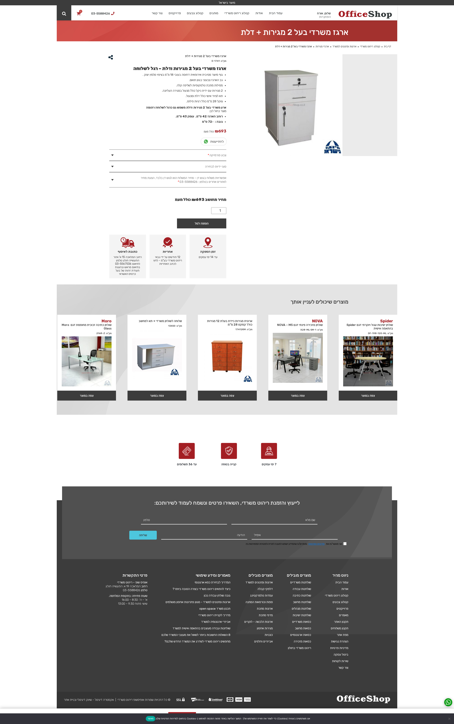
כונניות (269, 635)
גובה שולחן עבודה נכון (217, 595)
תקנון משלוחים (339, 628)
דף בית (387, 46)
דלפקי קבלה (265, 589)
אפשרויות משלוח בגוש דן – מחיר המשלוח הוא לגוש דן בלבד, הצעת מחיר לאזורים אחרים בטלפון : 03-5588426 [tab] (183, 180)
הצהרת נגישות (339, 641)
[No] (449, 718)
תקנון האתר (341, 621)
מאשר (151, 718)
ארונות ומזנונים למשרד (344, 46)
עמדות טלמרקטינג (261, 595)
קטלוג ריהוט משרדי (236, 13)
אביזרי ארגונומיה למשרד (215, 621)
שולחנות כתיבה (302, 595)
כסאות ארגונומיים (300, 635)
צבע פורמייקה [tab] (216, 155)
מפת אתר (342, 635)
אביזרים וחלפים (263, 641)
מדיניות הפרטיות (316, 543)
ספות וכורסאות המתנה (259, 602)
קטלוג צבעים (195, 13)
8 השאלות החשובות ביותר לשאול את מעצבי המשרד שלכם (195, 635)
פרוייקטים (175, 13)
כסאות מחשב (303, 628)
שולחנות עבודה (302, 589)
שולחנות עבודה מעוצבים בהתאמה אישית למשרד (201, 628)
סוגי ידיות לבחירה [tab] (215, 166)
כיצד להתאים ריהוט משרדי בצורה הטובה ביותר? (201, 589)
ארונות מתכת (265, 608)
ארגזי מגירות (322, 46)
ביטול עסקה (341, 654)
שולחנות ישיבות (302, 615)
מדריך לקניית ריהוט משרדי (214, 615)
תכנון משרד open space (214, 608)
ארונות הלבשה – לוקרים (258, 621)
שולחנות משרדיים (300, 582)
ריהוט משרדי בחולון (299, 648)
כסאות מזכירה (302, 641)
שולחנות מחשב (302, 602)
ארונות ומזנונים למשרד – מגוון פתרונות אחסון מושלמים (197, 602)
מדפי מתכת (266, 615)
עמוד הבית (276, 13)
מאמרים (343, 615)
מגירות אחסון (265, 628)
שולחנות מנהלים (301, 608)
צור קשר (157, 13)
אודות (259, 13)
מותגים (213, 13)
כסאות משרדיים (301, 621)
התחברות (325, 17)
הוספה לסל (202, 223)
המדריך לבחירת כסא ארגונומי (212, 582)
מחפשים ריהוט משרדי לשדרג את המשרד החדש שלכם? (197, 641)
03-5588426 (131, 590)
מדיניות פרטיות (339, 648)
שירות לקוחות (340, 661)
